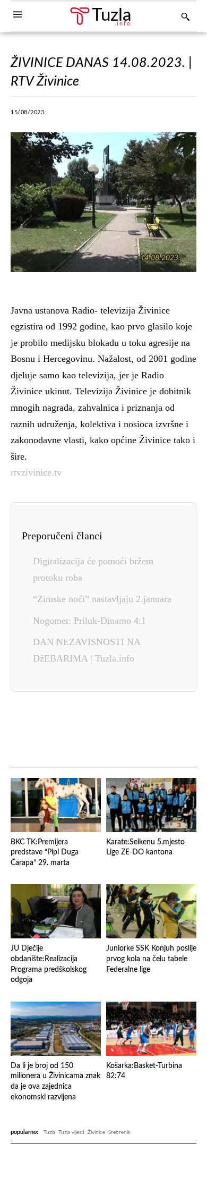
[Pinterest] (176, 115)
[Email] (192, 730)
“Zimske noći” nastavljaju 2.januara (102, 599)
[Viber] (103, 115)
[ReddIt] (167, 730)
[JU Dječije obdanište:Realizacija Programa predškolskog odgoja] (56, 911)
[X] (79, 115)
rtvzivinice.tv (36, 472)
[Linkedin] (152, 115)
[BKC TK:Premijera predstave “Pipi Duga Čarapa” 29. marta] (56, 805)
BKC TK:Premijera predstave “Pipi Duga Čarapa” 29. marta (45, 852)
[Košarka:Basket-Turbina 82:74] (151, 1029)
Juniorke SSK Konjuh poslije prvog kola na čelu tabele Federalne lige (151, 959)
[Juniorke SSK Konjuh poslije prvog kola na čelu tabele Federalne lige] (151, 911)
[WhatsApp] (128, 115)
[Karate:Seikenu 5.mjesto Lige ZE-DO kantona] (151, 805)
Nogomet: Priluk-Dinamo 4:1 (89, 620)
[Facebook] (54, 115)
